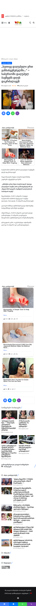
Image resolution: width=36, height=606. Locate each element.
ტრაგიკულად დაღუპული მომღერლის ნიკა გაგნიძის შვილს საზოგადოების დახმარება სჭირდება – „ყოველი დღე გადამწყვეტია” (23, 518)
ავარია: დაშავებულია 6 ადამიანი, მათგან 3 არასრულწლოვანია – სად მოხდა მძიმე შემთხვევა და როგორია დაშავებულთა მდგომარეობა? (9, 451)
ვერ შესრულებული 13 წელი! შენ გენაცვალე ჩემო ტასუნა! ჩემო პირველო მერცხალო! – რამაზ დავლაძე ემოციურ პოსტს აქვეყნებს (23, 531)
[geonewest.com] (18, 22)
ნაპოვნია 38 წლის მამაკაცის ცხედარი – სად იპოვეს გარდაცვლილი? (25, 448)
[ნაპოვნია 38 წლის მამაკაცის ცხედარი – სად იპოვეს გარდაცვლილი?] (27, 439)
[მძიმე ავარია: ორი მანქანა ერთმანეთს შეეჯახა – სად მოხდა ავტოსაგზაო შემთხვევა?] (6, 507)
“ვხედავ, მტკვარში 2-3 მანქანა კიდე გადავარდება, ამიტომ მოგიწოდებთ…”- (23, 481)
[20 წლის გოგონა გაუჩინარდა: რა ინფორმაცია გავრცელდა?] (27, 414)
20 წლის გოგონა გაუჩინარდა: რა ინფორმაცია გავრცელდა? (24, 423)
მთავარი (5, 59)
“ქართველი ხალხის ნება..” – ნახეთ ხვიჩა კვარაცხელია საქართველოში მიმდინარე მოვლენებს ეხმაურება (8, 425)
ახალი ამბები (13, 59)
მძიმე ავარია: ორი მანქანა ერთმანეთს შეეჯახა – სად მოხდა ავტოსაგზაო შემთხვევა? (23, 507)
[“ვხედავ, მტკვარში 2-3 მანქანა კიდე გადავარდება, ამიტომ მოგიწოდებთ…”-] (6, 481)
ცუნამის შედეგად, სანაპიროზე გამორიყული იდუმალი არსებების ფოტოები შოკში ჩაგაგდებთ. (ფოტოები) (22, 543)
